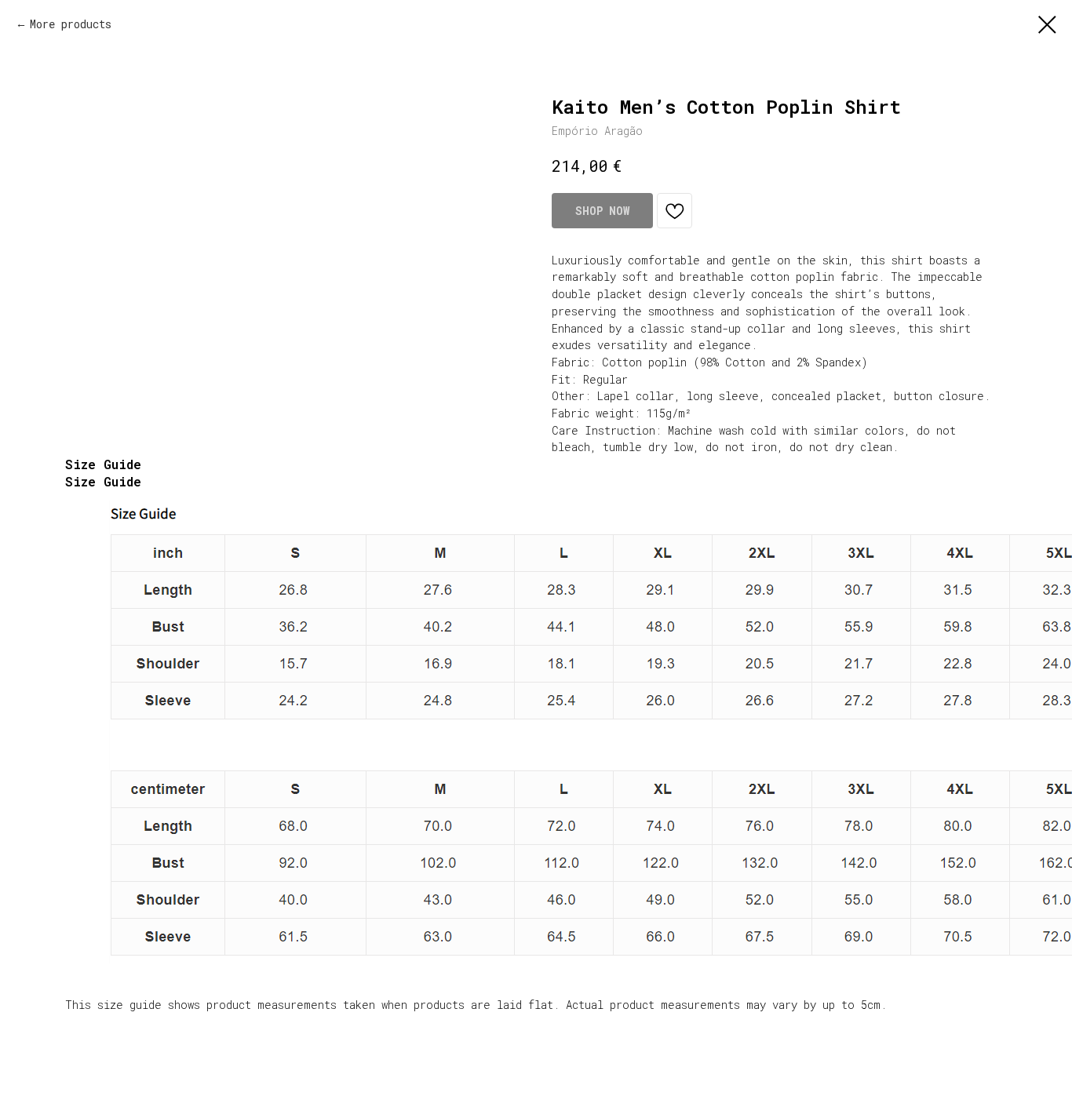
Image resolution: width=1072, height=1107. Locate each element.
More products (70, 23)
